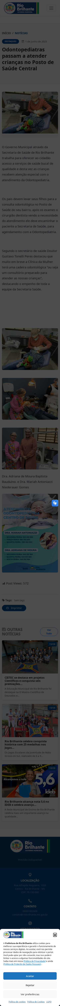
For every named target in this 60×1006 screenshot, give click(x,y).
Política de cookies (17, 1001)
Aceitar (30, 976)
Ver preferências (30, 994)
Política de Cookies (36, 1001)
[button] (55, 934)
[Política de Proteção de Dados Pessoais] (22, 964)
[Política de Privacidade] (35, 961)
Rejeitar (30, 985)
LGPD (49, 1001)
